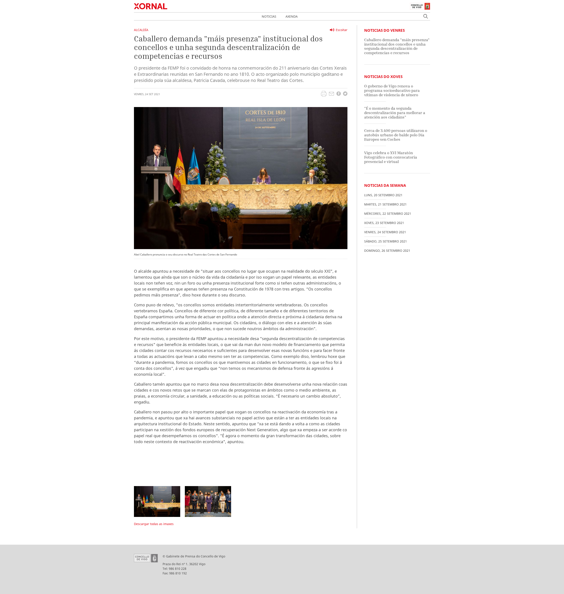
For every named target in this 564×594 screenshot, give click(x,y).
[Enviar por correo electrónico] (331, 94)
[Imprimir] (324, 94)
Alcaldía (141, 30)
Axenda (292, 16)
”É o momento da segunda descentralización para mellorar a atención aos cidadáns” (394, 112)
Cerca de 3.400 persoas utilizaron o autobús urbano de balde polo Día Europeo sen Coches (395, 134)
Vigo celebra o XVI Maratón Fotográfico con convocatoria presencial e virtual (390, 157)
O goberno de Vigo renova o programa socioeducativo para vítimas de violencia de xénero (392, 90)
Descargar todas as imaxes (154, 524)
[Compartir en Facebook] (338, 94)
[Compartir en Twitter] (345, 94)
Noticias (269, 16)
